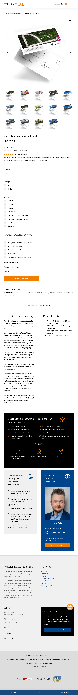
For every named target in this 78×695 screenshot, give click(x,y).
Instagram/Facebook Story (17, 246)
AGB (36, 663)
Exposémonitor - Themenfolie (18, 250)
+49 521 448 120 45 (12, 619)
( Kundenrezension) (21, 154)
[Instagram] (9, 638)
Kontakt (9, 626)
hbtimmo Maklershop (40, 293)
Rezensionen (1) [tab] (45, 305)
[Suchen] (66, 4)
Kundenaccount (22, 527)
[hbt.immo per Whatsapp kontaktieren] (16, 638)
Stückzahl (7, 170)
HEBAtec (43, 666)
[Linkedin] (5, 638)
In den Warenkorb (21, 279)
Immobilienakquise (56, 293)
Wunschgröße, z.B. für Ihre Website (20, 257)
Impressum (29, 663)
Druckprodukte (19, 293)
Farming (29, 293)
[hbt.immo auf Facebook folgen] (12, 638)
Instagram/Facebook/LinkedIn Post (19, 243)
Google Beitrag (12, 253)
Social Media (11, 295)
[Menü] (73, 4)
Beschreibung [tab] (32, 305)
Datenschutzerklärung (46, 663)
